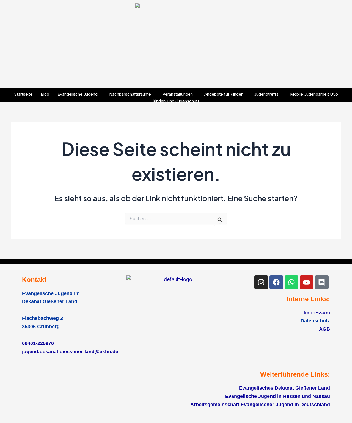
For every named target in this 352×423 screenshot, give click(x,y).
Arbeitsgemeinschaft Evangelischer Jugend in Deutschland (260, 404)
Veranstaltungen (178, 94)
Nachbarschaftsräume (130, 94)
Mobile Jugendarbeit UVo (314, 94)
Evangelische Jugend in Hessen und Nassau (277, 396)
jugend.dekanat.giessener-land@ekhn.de (70, 351)
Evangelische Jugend (77, 94)
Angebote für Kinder (223, 94)
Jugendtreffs (266, 94)
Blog (45, 94)
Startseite (23, 94)
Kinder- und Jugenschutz (176, 101)
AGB (324, 329)
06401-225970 (38, 343)
